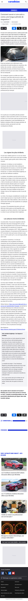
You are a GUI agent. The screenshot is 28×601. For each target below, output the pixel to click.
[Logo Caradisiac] (14, 2)
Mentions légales (4, 590)
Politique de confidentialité (19, 590)
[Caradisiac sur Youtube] (13, 573)
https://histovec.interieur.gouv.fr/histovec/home (13, 329)
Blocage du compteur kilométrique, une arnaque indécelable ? (12, 536)
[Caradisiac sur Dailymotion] (9, 573)
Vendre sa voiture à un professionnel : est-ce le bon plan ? (12, 515)
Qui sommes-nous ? (18, 584)
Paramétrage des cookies (19, 593)
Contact (2, 581)
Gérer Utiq (3, 595)
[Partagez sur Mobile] (24, 27)
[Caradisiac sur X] (6, 573)
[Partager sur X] (19, 27)
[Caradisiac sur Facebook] (2, 573)
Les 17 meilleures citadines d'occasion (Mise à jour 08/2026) (12, 494)
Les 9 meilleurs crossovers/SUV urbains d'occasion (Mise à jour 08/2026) (12, 473)
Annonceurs (17, 581)
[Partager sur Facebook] (14, 27)
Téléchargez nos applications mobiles (12, 578)
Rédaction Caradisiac (4, 584)
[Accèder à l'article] (14, 464)
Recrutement (3, 587)
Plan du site (17, 587)
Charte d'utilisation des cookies (6, 593)
